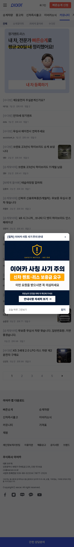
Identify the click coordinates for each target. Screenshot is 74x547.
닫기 (63, 309)
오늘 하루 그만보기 (18, 309)
